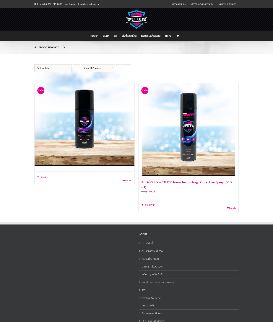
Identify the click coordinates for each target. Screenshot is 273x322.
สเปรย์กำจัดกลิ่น (150, 259)
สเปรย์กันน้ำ (148, 243)
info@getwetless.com (90, 4)
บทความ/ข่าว (148, 306)
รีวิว (143, 290)
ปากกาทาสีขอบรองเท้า (153, 267)
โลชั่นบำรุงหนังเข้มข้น (152, 274)
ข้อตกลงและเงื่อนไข (152, 313)
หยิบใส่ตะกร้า (45, 177)
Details (128, 180)
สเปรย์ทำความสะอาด (152, 251)
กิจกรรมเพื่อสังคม (151, 298)
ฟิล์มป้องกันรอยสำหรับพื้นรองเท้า (159, 282)
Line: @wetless (70, 4)
